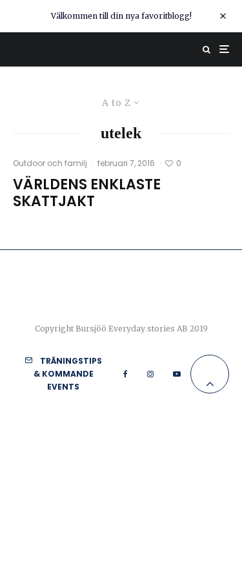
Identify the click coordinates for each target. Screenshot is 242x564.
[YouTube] (176, 374)
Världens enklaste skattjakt (87, 193)
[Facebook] (125, 374)
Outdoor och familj (50, 163)
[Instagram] (150, 374)
